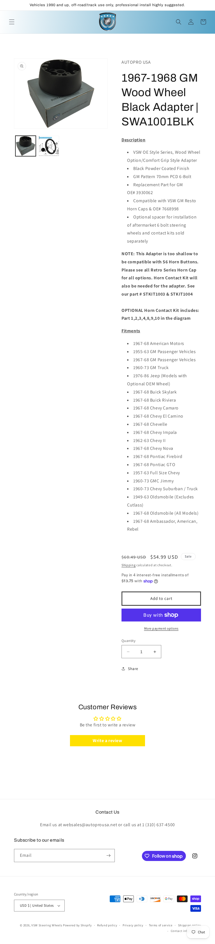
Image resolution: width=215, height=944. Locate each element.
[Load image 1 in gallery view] (25, 146)
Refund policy (107, 925)
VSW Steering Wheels (46, 925)
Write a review (107, 740)
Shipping (128, 565)
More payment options (161, 628)
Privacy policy (133, 925)
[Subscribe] (108, 855)
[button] (12, 22)
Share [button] (133, 668)
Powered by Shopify (77, 925)
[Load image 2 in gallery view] (49, 146)
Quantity (128, 640)
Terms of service (160, 925)
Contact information (186, 931)
